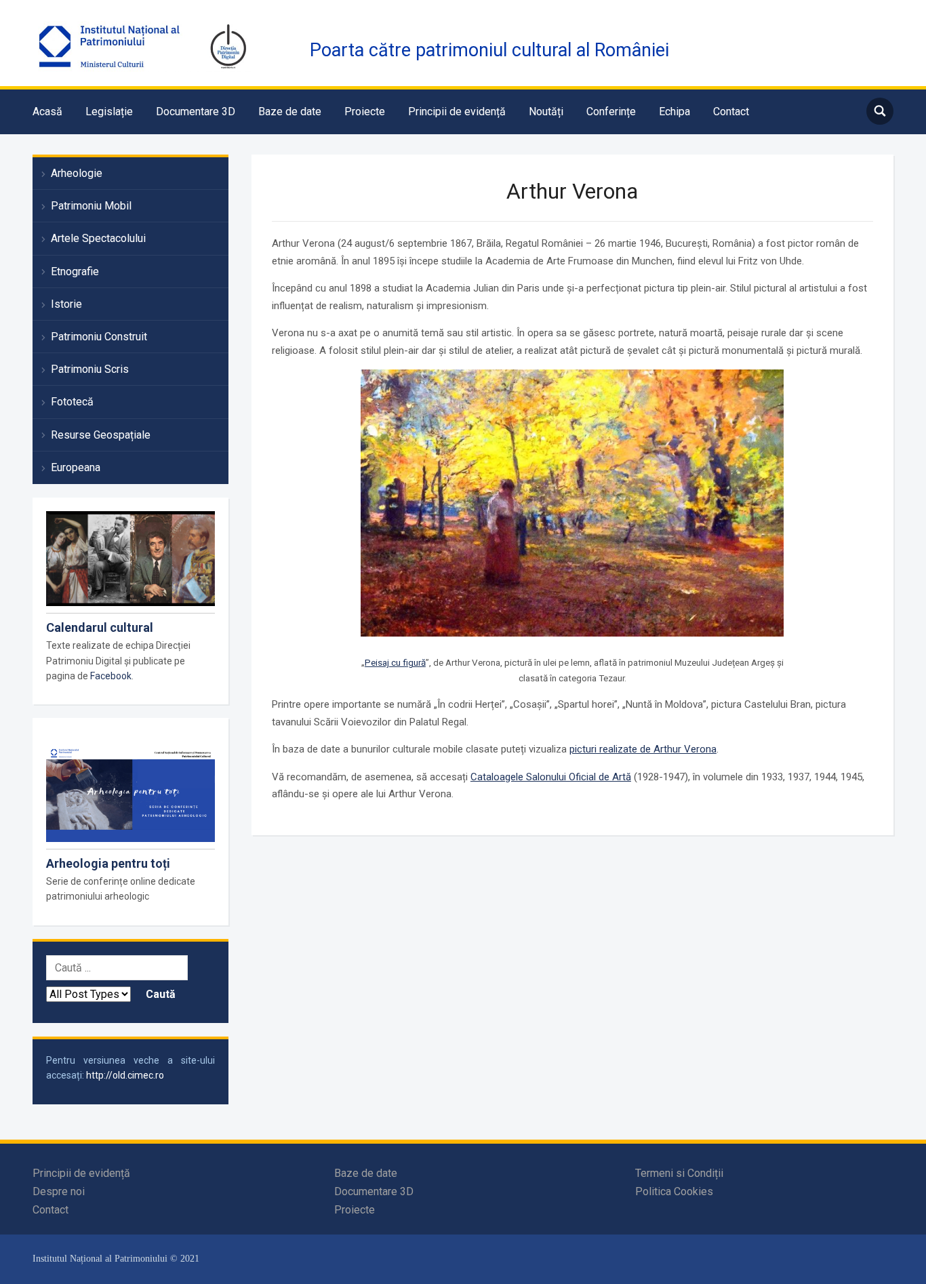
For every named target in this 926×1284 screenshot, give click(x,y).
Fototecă (72, 401)
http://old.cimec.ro (125, 1075)
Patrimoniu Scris (90, 369)
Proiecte (364, 111)
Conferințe (611, 111)
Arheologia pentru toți (108, 863)
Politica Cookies (674, 1191)
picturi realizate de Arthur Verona (643, 749)
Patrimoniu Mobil (91, 205)
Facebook (111, 675)
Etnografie (75, 271)
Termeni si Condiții (679, 1173)
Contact (731, 111)
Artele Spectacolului (98, 238)
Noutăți (546, 111)
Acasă (47, 111)
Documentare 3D (195, 111)
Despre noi (59, 1191)
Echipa (674, 111)
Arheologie (76, 173)
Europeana (75, 467)
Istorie (66, 304)
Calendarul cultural (99, 627)
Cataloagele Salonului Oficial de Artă (550, 777)
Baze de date (289, 111)
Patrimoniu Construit (99, 336)
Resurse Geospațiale (100, 434)
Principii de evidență (457, 111)
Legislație (109, 111)
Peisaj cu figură (395, 662)
